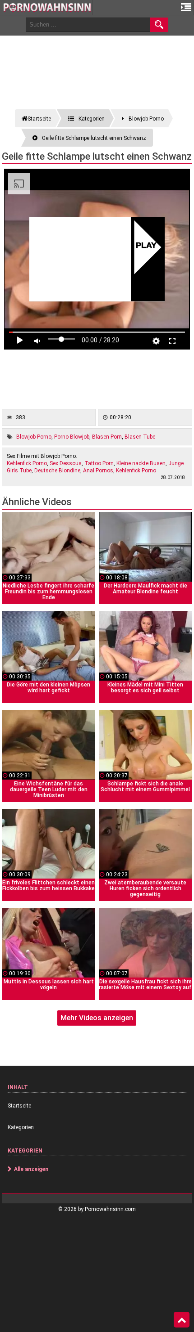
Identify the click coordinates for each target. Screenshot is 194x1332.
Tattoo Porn (99, 463)
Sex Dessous (66, 463)
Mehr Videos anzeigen (96, 1018)
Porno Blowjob (71, 437)
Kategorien (21, 1127)
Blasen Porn (107, 437)
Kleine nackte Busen (141, 463)
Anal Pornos (98, 470)
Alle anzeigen (31, 1169)
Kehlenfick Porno (27, 463)
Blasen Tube (140, 437)
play (146, 246)
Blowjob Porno (33, 437)
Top (181, 1319)
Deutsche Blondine (57, 470)
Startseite (19, 1106)
